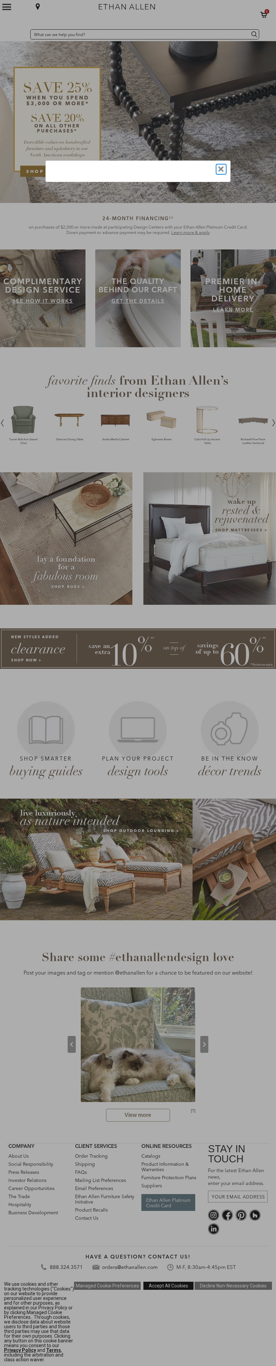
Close (221, 169)
